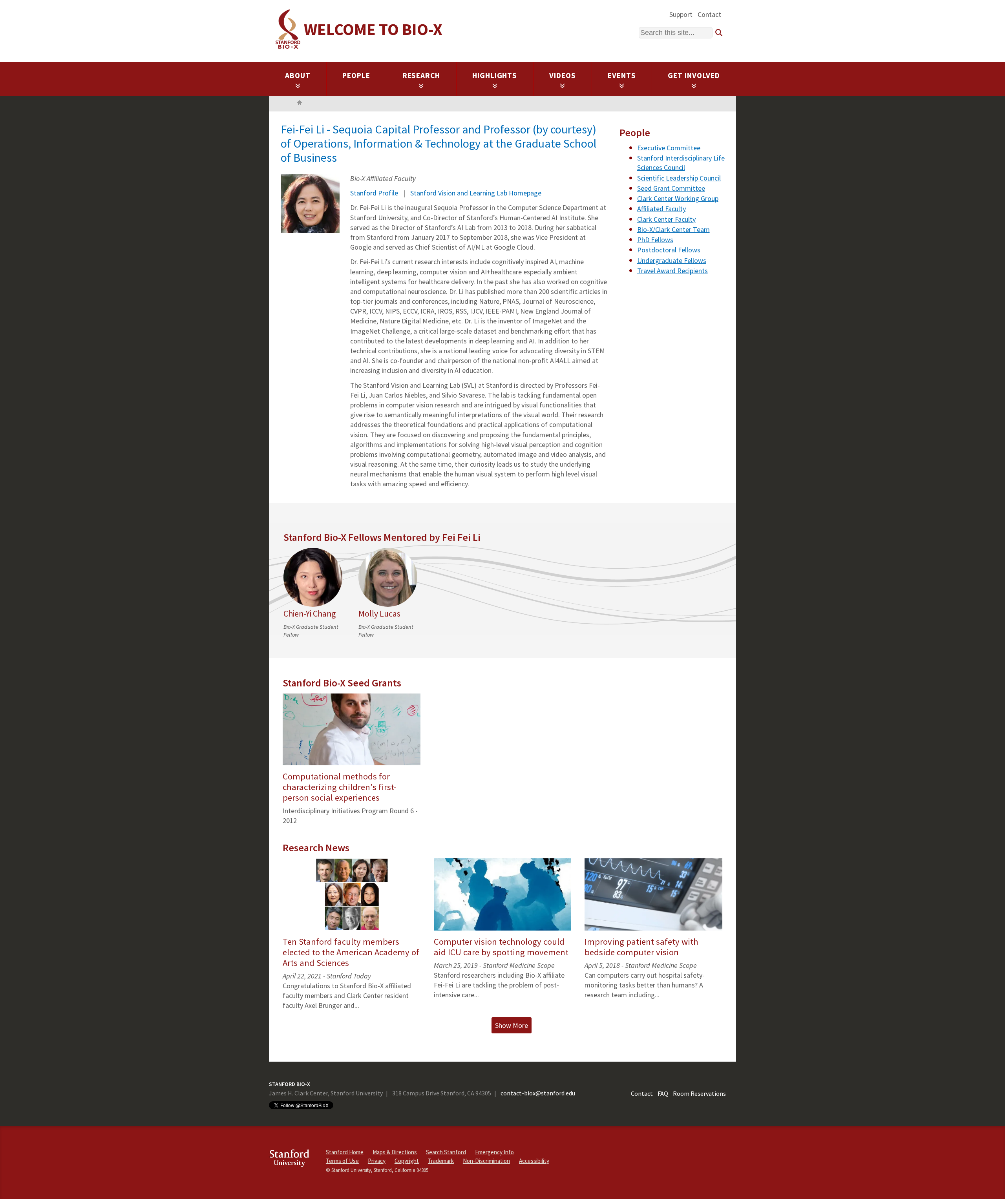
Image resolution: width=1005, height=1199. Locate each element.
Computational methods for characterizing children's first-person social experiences (340, 787)
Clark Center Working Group (677, 198)
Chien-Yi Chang (309, 613)
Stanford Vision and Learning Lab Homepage (475, 192)
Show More (511, 1025)
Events (622, 75)
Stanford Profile (374, 192)
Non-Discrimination (486, 1160)
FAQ (663, 1093)
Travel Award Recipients (672, 270)
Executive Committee (668, 147)
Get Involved (694, 75)
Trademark (441, 1160)
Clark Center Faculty (666, 219)
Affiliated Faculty (661, 208)
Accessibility (534, 1160)
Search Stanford (446, 1152)
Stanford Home (345, 1152)
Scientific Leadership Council (679, 177)
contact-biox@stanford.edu (538, 1093)
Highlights (494, 75)
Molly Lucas (379, 613)
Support (681, 14)
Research (421, 75)
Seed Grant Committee (671, 188)
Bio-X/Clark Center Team (673, 229)
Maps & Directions (395, 1152)
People (356, 75)
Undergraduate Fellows (671, 260)
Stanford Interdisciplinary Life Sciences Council (681, 162)
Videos (562, 75)
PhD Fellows (655, 239)
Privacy (377, 1160)
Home (299, 103)
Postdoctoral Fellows (668, 249)
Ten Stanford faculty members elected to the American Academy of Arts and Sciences (351, 952)
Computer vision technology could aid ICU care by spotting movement (501, 947)
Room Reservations (699, 1093)
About (298, 75)
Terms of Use (342, 1160)
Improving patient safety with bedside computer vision (641, 947)
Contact (709, 14)
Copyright (407, 1160)
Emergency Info (494, 1152)
